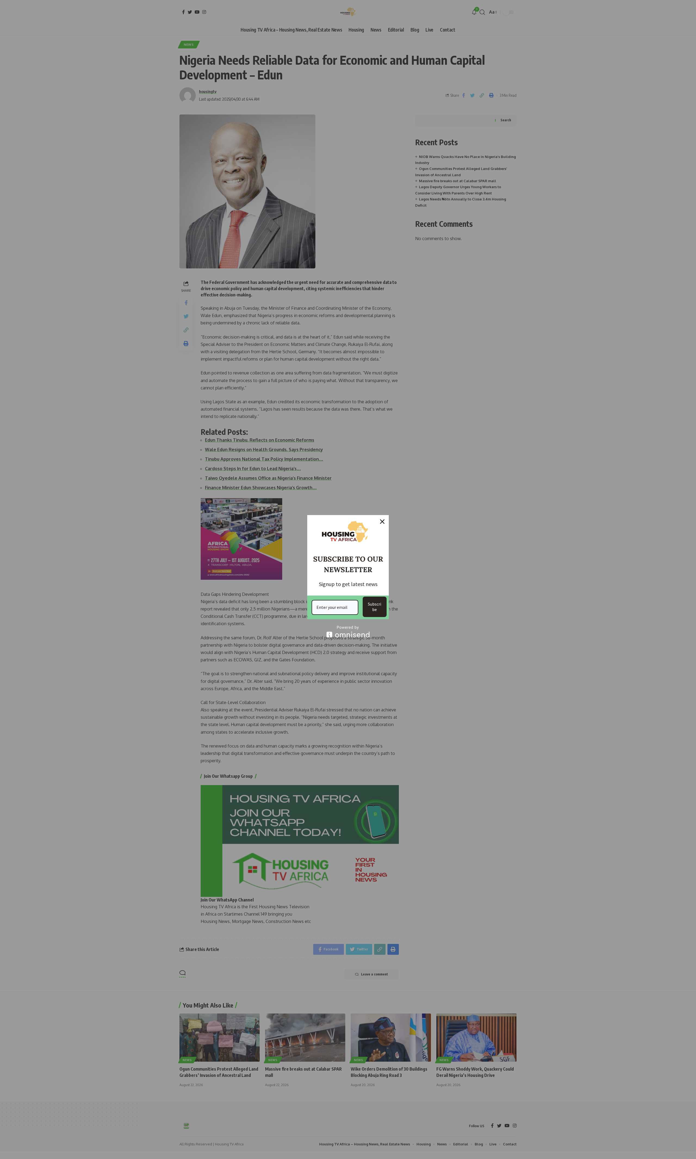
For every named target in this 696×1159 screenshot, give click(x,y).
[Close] (382, 521)
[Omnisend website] (348, 631)
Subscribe (374, 606)
